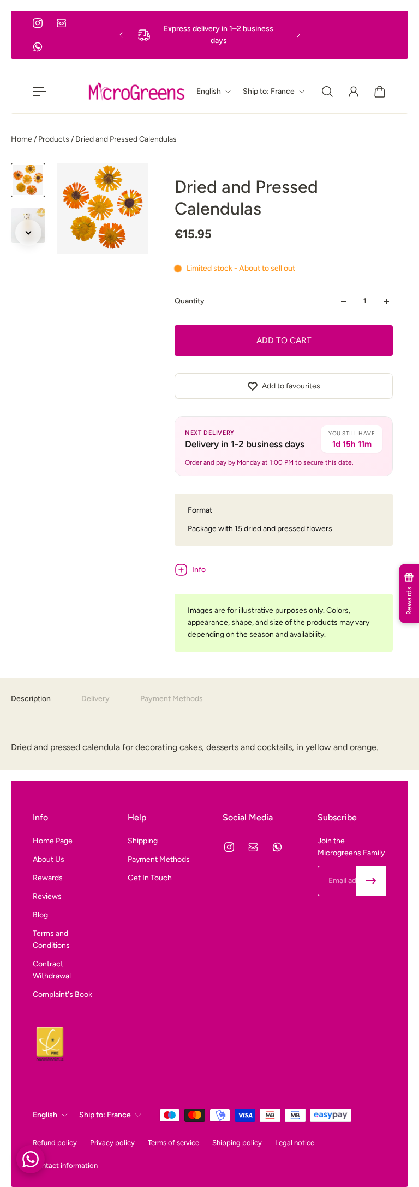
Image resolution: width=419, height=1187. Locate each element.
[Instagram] (38, 23)
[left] (136, 91)
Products (54, 139)
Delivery (95, 698)
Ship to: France (105, 1114)
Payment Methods (171, 698)
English (45, 1114)
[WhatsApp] (38, 47)
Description (31, 698)
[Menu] (39, 91)
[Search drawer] (327, 92)
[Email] (62, 23)
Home (22, 139)
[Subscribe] (371, 881)
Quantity (190, 301)
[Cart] (380, 92)
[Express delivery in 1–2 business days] (209, 35)
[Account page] (353, 92)
